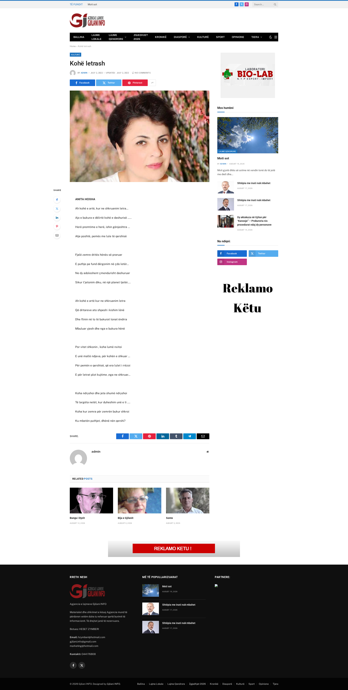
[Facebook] (56, 199)
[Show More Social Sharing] (152, 82)
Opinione (238, 37)
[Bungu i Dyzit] (91, 500)
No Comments (143, 73)
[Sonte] (187, 500)
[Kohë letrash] (139, 136)
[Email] (56, 235)
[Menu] (275, 37)
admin (84, 73)
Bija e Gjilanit (125, 518)
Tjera (255, 37)
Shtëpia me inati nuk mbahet (104, 4)
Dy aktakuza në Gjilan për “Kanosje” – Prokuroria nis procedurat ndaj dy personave (254, 221)
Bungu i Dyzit (77, 518)
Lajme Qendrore (116, 37)
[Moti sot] (247, 135)
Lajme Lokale (97, 37)
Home (73, 46)
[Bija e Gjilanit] (139, 500)
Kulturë (203, 37)
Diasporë (180, 37)
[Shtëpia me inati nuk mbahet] (225, 187)
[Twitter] (56, 208)
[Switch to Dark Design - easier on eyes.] (270, 37)
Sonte (169, 518)
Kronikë (161, 37)
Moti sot (223, 158)
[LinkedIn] (56, 217)
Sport (220, 37)
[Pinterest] (56, 226)
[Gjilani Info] (87, 20)
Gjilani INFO (113, 684)
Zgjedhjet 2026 (141, 37)
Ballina (78, 37)
